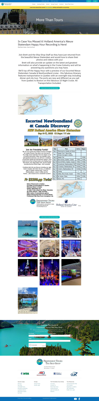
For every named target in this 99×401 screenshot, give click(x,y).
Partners (52, 391)
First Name (31, 333)
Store (89, 1)
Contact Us (53, 385)
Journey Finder (41, 4)
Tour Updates (48, 7)
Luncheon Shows (22, 389)
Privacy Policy (20, 398)
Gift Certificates (70, 388)
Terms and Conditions (27, 398)
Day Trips (20, 385)
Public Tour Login (71, 389)
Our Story (52, 383)
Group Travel (54, 4)
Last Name (53, 333)
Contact (61, 4)
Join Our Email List (54, 389)
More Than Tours (69, 4)
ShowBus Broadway (22, 388)
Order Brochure (54, 388)
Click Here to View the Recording (49, 88)
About (47, 4)
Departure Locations (71, 386)
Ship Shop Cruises (22, 391)
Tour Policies (70, 385)
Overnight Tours (21, 386)
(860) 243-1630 (54, 1)
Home (34, 4)
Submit (32, 349)
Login (95, 1)
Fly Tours (20, 393)
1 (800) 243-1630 (45, 1)
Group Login (37, 385)
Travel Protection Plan (72, 383)
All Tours (20, 383)
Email (30, 338)
